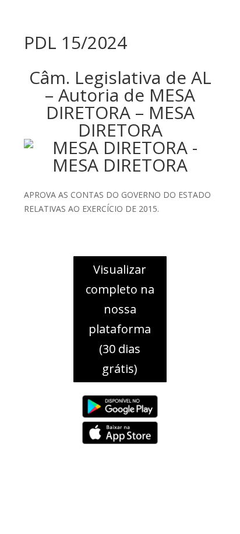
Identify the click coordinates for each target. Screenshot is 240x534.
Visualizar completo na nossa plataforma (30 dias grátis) (120, 318)
